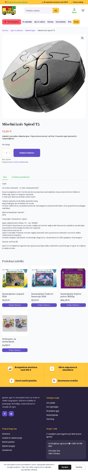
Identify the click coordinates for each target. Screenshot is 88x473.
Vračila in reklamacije (12, 438)
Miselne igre (30, 30)
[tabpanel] (44, 218)
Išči (56, 10)
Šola (69, 22)
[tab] (5, 177)
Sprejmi (65, 467)
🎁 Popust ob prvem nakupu (16, 2)
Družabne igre (52, 411)
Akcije (76, 22)
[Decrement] (4, 153)
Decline (79, 467)
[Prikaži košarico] (83, 10)
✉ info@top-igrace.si (58, 443)
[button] (82, 38)
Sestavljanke (61, 22)
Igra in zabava (39, 22)
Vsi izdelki (50, 403)
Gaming (50, 22)
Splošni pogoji (8, 446)
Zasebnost (7, 450)
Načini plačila (8, 442)
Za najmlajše (27, 22)
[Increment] (9, 153)
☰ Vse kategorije (12, 22)
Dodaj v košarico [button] (15, 305)
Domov (5, 30)
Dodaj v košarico (27, 153)
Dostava (6, 434)
